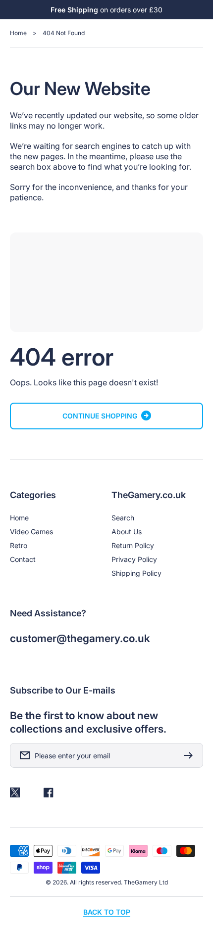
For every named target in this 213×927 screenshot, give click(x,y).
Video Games (31, 531)
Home (18, 33)
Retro (18, 545)
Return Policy (132, 545)
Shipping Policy (136, 573)
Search (122, 517)
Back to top (106, 912)
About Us (126, 531)
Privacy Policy (134, 559)
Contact (23, 559)
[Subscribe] (190, 755)
